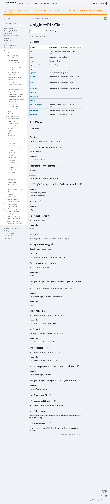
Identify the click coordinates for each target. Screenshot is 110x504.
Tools (5, 43)
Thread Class (11, 172)
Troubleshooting (9, 233)
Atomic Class (11, 70)
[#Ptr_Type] (59, 165)
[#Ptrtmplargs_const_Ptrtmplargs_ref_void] (78, 366)
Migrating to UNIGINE (10, 31)
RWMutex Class (12, 79)
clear (32, 61)
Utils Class (11, 192)
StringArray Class (13, 165)
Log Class (10, 131)
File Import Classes (13, 116)
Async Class (11, 57)
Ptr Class (10, 150)
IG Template (7, 231)
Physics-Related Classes (13, 218)
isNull (32, 83)
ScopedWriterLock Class (15, 67)
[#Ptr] (37, 137)
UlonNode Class (12, 187)
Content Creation (9, 226)
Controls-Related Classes (13, 199)
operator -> (34, 69)
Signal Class (11, 87)
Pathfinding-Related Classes (14, 216)
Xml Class (10, 194)
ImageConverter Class (14, 123)
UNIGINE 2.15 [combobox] (8, 18)
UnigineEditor (8, 40)
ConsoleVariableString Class (16, 99)
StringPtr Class (12, 167)
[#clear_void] (43, 234)
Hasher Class (11, 114)
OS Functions (11, 136)
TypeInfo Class (12, 179)
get (31, 57)
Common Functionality (12, 55)
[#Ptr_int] (40, 201)
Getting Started (8, 28)
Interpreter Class (13, 126)
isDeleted (33, 89)
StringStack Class (13, 170)
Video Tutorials (8, 33)
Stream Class (11, 160)
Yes (93, 500)
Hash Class (11, 111)
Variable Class (12, 197)
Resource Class (12, 158)
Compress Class (12, 92)
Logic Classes (11, 133)
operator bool (35, 65)
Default (70, 47)
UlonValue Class (12, 184)
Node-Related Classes (12, 211)
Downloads (45, 3)
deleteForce (34, 114)
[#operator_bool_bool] (52, 244)
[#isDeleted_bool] (48, 347)
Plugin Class (11, 143)
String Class (11, 162)
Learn (36, 3)
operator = (34, 73)
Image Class (11, 121)
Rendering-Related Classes (14, 223)
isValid (32, 77)
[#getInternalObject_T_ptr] (55, 401)
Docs (28, 3)
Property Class (12, 145)
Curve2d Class (12, 101)
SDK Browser (8, 38)
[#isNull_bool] (44, 329)
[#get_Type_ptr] (49, 216)
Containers (9, 53)
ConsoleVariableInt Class (15, 97)
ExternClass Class (13, 106)
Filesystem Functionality (13, 204)
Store (55, 3)
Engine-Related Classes (13, 201)
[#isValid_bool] (45, 311)
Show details (77, 47)
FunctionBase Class (13, 109)
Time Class (11, 175)
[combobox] (95, 3)
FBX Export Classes (13, 118)
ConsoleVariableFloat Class (15, 94)
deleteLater (34, 110)
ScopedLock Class (13, 60)
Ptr (31, 51)
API (5, 50)
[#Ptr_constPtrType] (61, 147)
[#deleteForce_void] (50, 423)
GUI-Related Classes (12, 206)
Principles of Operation (11, 36)
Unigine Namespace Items (15, 189)
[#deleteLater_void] (50, 411)
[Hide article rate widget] (106, 496)
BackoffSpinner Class (14, 72)
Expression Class (12, 104)
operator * (34, 100)
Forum (21, 3)
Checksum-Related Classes (15, 89)
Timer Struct (11, 177)
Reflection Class (12, 153)
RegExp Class (11, 155)
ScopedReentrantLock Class (16, 65)
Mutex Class (11, 75)
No (101, 500)
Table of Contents (9, 238)
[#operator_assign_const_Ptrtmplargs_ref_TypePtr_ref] (32, 284)
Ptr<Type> (33, 93)
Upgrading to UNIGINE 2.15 (12, 228)
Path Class (11, 140)
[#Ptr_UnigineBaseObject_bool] (81, 184)
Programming (8, 48)
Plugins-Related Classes (13, 221)
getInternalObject (36, 104)
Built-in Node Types (10, 45)
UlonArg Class (12, 182)
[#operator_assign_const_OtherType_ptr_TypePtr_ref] (79, 380)
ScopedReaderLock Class (15, 62)
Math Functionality (11, 209)
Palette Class (11, 138)
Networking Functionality (13, 214)
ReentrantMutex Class (14, 77)
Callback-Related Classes (15, 84)
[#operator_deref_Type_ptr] (56, 263)
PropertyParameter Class (15, 148)
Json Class (11, 128)
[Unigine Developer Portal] (9, 4)
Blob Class (11, 82)
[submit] (24, 23)
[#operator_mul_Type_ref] (50, 395)
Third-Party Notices (10, 236)
